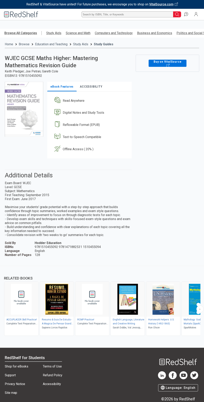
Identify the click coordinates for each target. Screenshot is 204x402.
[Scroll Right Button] (200, 309)
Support (10, 375)
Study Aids (53, 33)
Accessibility (52, 384)
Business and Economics (154, 33)
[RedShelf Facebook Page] (173, 378)
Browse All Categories (20, 33)
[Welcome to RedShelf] (21, 14)
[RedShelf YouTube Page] (183, 378)
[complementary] (102, 301)
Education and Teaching (51, 44)
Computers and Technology (114, 33)
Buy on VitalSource (167, 61)
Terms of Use (52, 366)
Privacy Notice (15, 384)
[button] (89, 101)
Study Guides (103, 44)
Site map (11, 393)
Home (9, 44)
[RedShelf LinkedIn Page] (162, 378)
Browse (24, 44)
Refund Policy (52, 375)
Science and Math (78, 33)
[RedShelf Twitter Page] (194, 378)
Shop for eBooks (16, 366)
